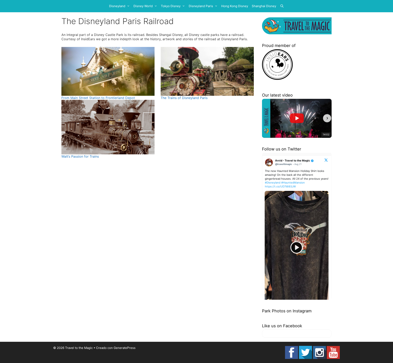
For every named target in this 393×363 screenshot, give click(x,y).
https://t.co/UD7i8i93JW (280, 186)
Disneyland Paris (201, 6)
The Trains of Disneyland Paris (184, 98)
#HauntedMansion (293, 182)
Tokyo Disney (171, 6)
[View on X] (326, 160)
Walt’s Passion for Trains (80, 156)
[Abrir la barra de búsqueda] (282, 6)
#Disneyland (272, 182)
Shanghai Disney (264, 6)
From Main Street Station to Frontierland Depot (98, 98)
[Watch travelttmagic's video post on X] (297, 247)
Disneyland (117, 6)
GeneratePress (125, 348)
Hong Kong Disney (234, 6)
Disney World (143, 6)
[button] (266, 118)
